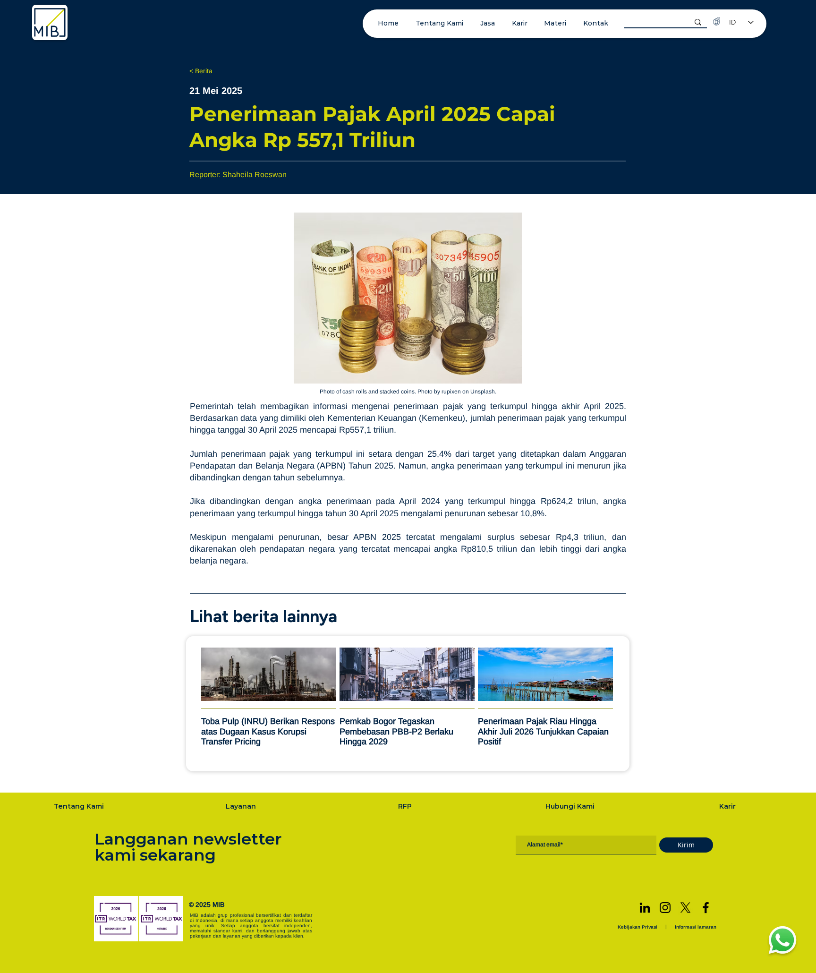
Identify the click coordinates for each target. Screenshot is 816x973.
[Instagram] (665, 907)
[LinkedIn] (645, 907)
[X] (685, 907)
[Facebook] (705, 907)
